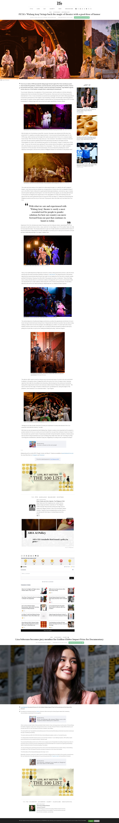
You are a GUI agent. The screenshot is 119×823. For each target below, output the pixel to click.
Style (31, 8)
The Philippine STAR (54, 459)
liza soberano (41, 801)
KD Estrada (60, 497)
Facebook (42, 455)
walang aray (52, 497)
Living (38, 8)
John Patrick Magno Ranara (43, 642)
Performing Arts (66, 12)
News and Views (69, 8)
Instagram (35, 455)
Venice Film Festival (67, 801)
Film (27, 801)
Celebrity (52, 8)
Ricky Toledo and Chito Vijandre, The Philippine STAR (44, 17)
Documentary (33, 801)
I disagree (97, 821)
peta (36, 497)
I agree (90, 821)
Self (45, 8)
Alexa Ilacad (52, 274)
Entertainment (56, 12)
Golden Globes (57, 801)
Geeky (59, 8)
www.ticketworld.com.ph (67, 453)
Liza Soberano (24, 707)
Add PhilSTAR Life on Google (81, 17)
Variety (37, 711)
